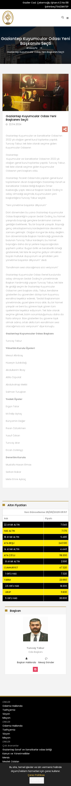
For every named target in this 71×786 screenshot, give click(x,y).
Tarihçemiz (8, 710)
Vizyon (6, 714)
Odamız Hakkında (12, 706)
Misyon (6, 717)
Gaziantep (12, 155)
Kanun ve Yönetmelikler (16, 753)
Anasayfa (31, 48)
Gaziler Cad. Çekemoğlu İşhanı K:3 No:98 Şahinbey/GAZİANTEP (46, 4)
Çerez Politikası (36, 775)
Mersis (6, 757)
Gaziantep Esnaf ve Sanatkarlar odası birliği (27, 749)
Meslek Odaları (10, 761)
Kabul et (36, 780)
